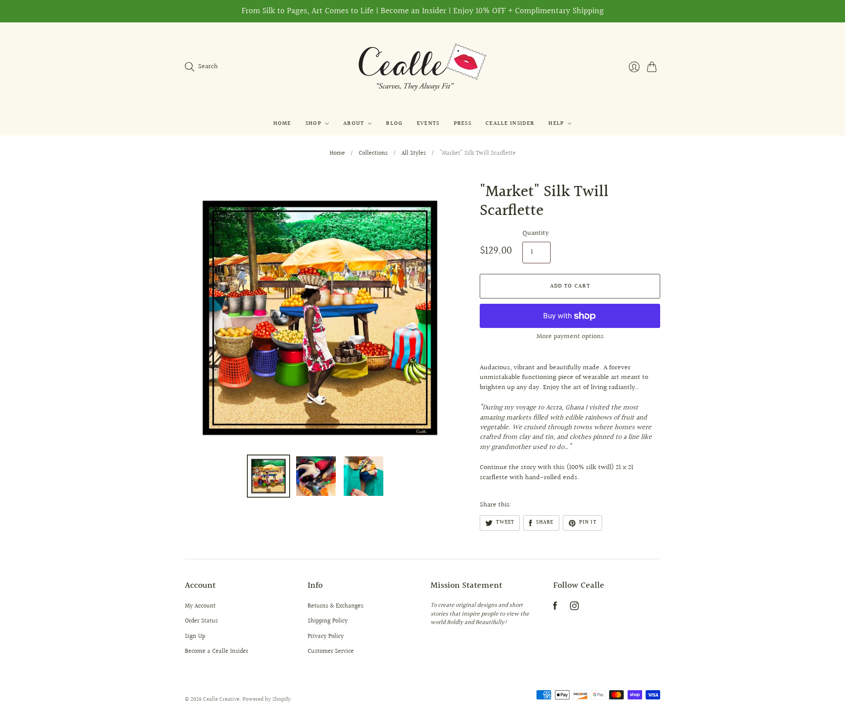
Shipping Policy (328, 621)
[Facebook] (555, 608)
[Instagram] (574, 608)
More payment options (570, 336)
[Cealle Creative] (422, 67)
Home (282, 123)
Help (556, 123)
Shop (313, 123)
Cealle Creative (221, 699)
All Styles (413, 153)
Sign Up (195, 636)
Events (428, 123)
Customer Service (331, 651)
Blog (394, 123)
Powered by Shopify (266, 699)
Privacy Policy (326, 636)
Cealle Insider (509, 123)
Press (463, 123)
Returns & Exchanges (336, 606)
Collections (373, 153)
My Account (200, 606)
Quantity (535, 233)
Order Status (201, 621)
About (353, 123)
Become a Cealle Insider (216, 651)
